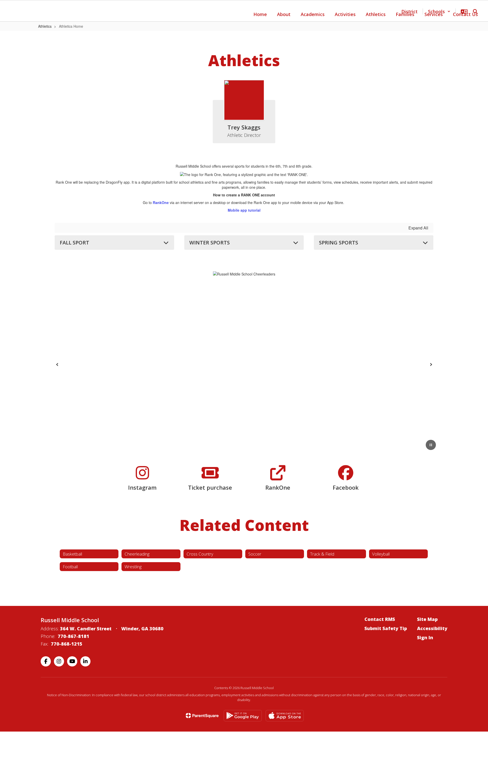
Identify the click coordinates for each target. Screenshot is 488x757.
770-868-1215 (66, 644)
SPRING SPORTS (338, 242)
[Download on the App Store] (285, 715)
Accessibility (432, 628)
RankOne (161, 202)
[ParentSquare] (202, 715)
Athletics (45, 26)
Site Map (427, 619)
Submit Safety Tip (385, 628)
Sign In (425, 637)
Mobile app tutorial (244, 210)
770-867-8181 (73, 636)
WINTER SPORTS (209, 242)
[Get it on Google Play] (243, 715)
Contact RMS (379, 619)
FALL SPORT (74, 242)
